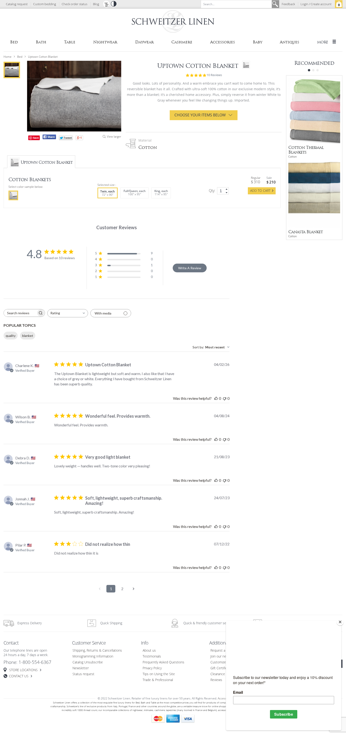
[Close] (340, 621)
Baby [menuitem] (257, 42)
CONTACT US (18, 676)
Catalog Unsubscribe (87, 662)
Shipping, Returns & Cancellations (97, 651)
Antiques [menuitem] (289, 42)
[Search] (275, 4)
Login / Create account (316, 4)
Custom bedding (44, 4)
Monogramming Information (92, 656)
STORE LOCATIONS (23, 670)
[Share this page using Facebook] (49, 137)
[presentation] (13, 195)
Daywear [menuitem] (144, 42)
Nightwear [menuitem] (105, 42)
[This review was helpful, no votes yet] (216, 398)
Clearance (217, 674)
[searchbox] (20, 313)
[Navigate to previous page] (99, 588)
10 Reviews (214, 75)
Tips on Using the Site (159, 674)
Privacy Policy (152, 668)
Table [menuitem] (69, 42)
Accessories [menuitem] (222, 42)
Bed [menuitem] (14, 42)
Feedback (288, 4)
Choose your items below (200, 115)
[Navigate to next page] (133, 588)
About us (149, 651)
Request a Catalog (223, 651)
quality (11, 336)
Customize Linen (222, 662)
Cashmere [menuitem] (181, 42)
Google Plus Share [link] (79, 137)
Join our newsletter (224, 656)
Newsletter (80, 668)
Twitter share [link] (66, 137)
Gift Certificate (221, 668)
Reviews (216, 680)
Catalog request (17, 4)
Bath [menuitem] (41, 42)
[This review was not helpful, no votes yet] (224, 398)
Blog (96, 4)
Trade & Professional (158, 680)
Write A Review (189, 268)
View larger (114, 136)
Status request (83, 674)
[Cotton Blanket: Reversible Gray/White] (12, 70)
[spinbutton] (223, 190)
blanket (27, 336)
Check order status (74, 4)
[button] (106, 4)
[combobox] (67, 313)
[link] (227, 189)
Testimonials (152, 656)
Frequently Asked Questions (163, 662)
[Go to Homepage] (173, 22)
